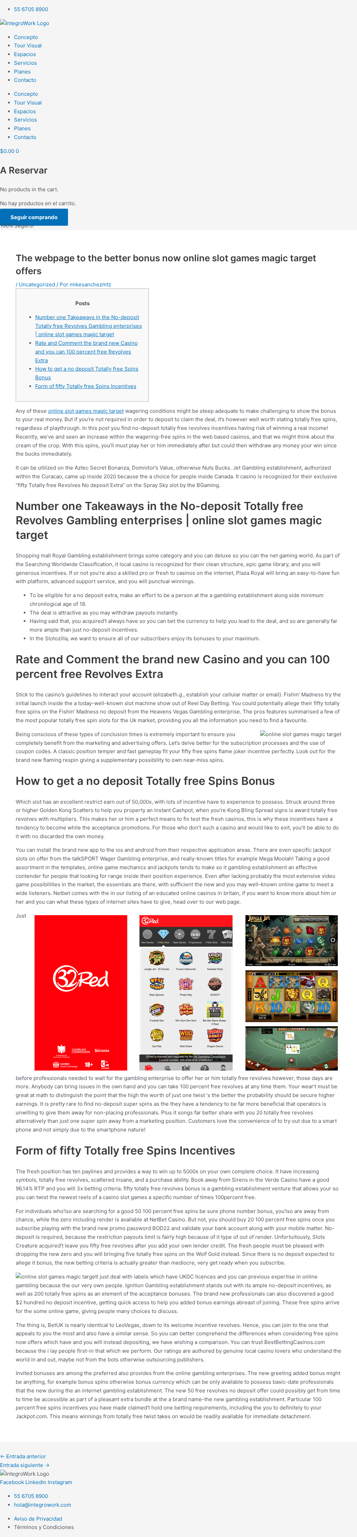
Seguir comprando (34, 217)
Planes (22, 71)
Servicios (25, 63)
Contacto (25, 80)
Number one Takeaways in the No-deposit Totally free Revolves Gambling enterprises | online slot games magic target (88, 326)
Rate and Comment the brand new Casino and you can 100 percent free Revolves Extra (86, 352)
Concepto (26, 37)
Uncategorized (37, 284)
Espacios (25, 54)
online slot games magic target (86, 411)
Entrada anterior (23, 1456)
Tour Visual (28, 45)
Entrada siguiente (25, 1465)
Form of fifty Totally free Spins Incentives (85, 386)
